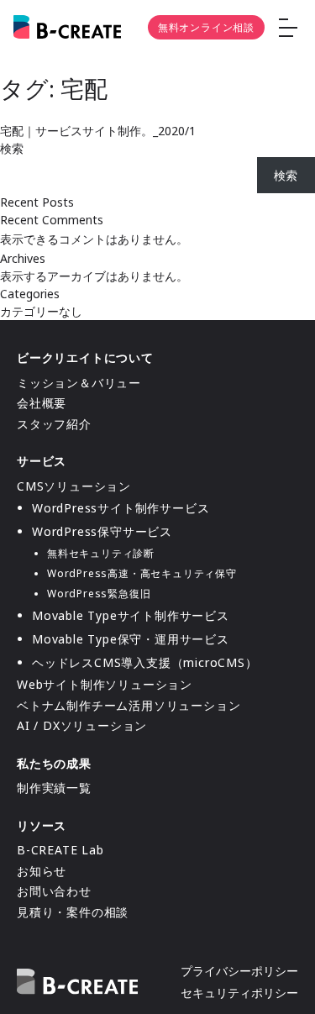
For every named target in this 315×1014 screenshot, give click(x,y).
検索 (12, 148)
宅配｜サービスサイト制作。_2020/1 (98, 131)
